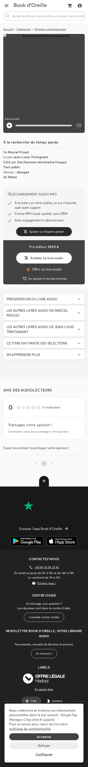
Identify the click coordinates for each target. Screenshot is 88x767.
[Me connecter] (80, 6)
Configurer (44, 754)
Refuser (44, 745)
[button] (44, 299)
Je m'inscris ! (44, 653)
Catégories (24, 29)
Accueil (8, 29)
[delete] (44, 481)
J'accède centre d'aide (44, 617)
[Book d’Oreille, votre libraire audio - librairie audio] (30, 6)
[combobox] (44, 15)
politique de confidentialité (30, 729)
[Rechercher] (7, 15)
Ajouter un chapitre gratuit (46, 231)
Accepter (44, 737)
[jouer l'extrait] (9, 125)
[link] (44, 269)
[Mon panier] (70, 6)
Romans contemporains (50, 29)
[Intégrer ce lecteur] (79, 125)
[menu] (6, 6)
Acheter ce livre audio (46, 258)
